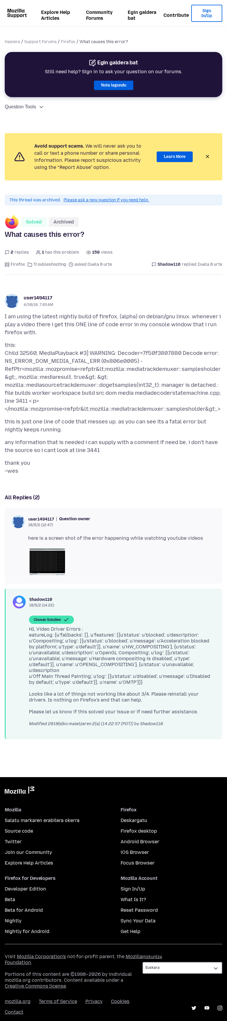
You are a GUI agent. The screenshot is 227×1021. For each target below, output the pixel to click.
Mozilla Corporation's (41, 956)
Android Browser (140, 841)
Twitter (13, 841)
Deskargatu (134, 820)
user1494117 (38, 298)
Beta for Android (24, 910)
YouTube (207, 1008)
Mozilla (19, 791)
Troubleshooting (49, 264)
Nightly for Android (27, 931)
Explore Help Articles (55, 15)
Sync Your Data (138, 921)
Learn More (175, 156)
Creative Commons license (35, 986)
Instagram (220, 1008)
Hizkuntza (152, 956)
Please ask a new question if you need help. (106, 200)
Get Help (130, 931)
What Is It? (133, 899)
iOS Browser (135, 852)
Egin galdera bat (142, 15)
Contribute (176, 15)
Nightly (13, 921)
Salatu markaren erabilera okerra (42, 820)
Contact (14, 1012)
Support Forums (40, 41)
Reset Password (139, 910)
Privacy (94, 1001)
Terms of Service (58, 1001)
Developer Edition (25, 889)
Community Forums (99, 15)
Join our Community (28, 852)
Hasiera (12, 41)
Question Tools (20, 106)
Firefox (68, 41)
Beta (10, 899)
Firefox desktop (139, 831)
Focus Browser (138, 863)
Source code (19, 831)
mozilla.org (17, 1001)
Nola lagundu (113, 85)
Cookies (120, 1001)
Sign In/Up (206, 13)
